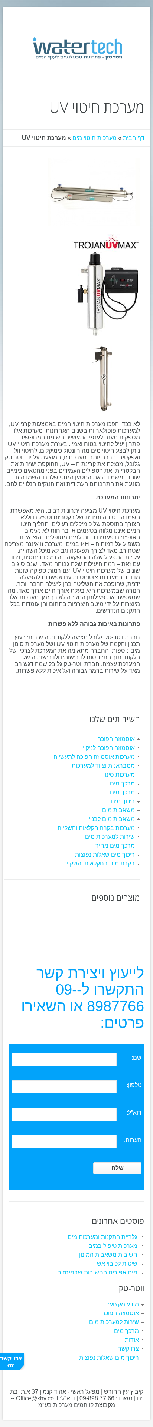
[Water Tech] (76, 48)
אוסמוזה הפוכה (116, 739)
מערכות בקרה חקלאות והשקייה (96, 828)
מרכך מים (122, 783)
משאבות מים (118, 810)
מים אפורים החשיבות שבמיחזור (97, 1272)
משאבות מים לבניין (111, 819)
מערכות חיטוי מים (94, 138)
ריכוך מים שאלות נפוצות (105, 854)
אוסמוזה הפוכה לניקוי (109, 748)
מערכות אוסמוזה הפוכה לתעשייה (94, 757)
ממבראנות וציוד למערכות (103, 766)
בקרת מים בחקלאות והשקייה (99, 863)
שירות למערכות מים (110, 837)
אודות (132, 1340)
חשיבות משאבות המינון (108, 1255)
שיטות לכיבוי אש (117, 1263)
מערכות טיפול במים (112, 1246)
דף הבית (133, 138)
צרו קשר (128, 1349)
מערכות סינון (119, 774)
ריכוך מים (123, 801)
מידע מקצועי (123, 1304)
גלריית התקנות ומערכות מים (102, 1237)
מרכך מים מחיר (115, 846)
